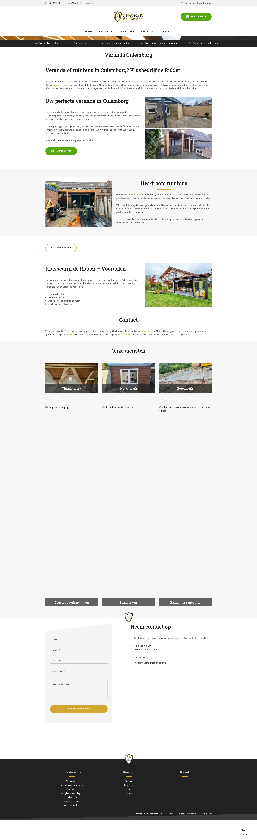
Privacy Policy (207, 813)
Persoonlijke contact (49, 43)
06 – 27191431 (124, 335)
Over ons (129, 789)
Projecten (128, 785)
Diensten (128, 781)
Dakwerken (72, 797)
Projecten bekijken (61, 248)
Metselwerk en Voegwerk (72, 785)
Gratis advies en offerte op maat (161, 43)
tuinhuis (137, 195)
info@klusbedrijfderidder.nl (80, 3)
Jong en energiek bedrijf (118, 43)
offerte (71, 335)
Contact (128, 793)
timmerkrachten (61, 85)
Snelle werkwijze (82, 43)
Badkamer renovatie (72, 801)
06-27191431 (142, 657)
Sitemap (171, 813)
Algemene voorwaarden (188, 813)
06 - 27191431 (54, 3)
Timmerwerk (72, 781)
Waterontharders (72, 805)
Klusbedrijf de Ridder (154, 814)
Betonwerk (72, 789)
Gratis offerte (198, 17)
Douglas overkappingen (71, 793)
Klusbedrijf (147, 331)
